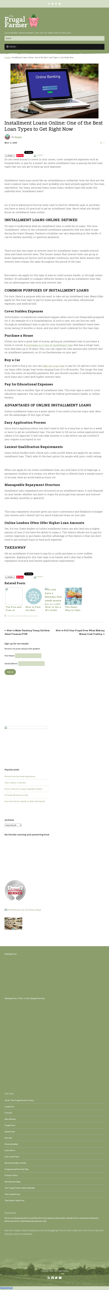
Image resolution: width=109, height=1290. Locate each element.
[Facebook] (52, 4)
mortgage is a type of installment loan (49, 345)
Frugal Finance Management (22, 615)
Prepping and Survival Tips (17, 1169)
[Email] (60, 4)
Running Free (11, 954)
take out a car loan (53, 365)
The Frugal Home (12, 1194)
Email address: (11, 663)
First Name (10, 655)
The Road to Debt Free (14, 1200)
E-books (8, 1112)
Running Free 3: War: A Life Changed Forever (25, 998)
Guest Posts (10, 1131)
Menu (12, 46)
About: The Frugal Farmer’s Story (19, 1100)
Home (7, 57)
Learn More (10, 1150)
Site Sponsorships (13, 1181)
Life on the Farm (12, 1156)
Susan (18, 137)
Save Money (10, 1119)
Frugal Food (10, 1125)
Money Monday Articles (15, 1163)
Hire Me (8, 1138)
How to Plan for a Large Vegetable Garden (23, 789)
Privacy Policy (11, 1175)
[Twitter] (55, 4)
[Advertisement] (27, 699)
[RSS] (49, 4)
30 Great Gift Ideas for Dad (16, 795)
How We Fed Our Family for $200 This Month (25, 801)
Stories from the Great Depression (20, 776)
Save (21, 155)
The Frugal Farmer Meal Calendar (20, 1188)
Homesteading (11, 1144)
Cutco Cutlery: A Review (15, 782)
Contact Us (9, 1106)
